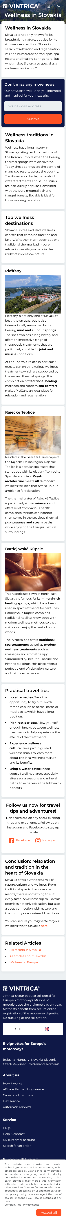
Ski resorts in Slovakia (25, 950)
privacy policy (18, 1194)
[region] (33, 1216)
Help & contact (14, 1134)
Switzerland (36, 1064)
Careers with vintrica (18, 1095)
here (44, 926)
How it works (12, 1083)
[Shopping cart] (58, 6)
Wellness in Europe (24, 962)
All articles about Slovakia (28, 956)
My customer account (19, 1140)
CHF (18, 1029)
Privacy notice (31, 1204)
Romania (52, 1064)
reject (43, 1194)
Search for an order (17, 1145)
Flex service (11, 1101)
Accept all (49, 1213)
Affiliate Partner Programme (23, 1089)
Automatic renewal (17, 1107)
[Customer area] (48, 6)
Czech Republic (14, 1064)
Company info (13, 1204)
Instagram (49, 840)
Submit (33, 119)
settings (48, 1198)
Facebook (23, 840)
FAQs (6, 1128)
